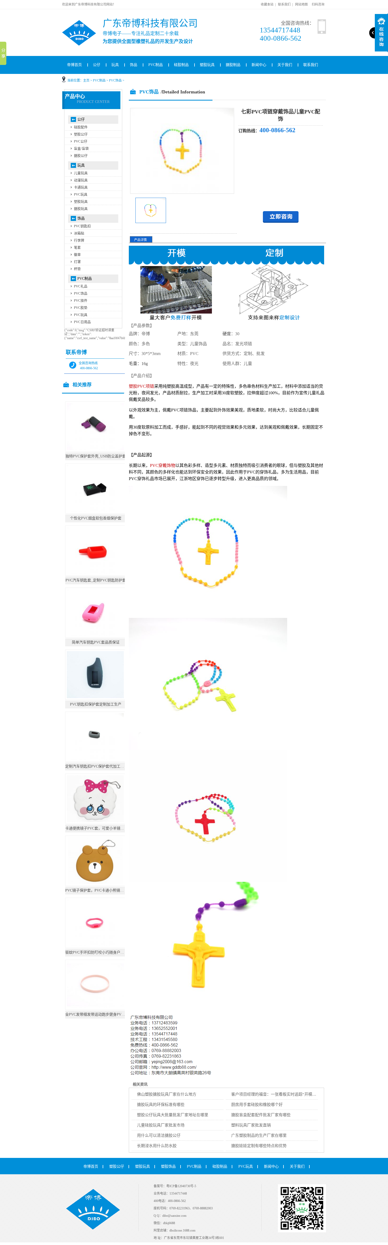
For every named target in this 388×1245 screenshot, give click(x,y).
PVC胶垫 (80, 308)
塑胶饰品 (168, 1166)
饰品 (133, 65)
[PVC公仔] (86, 22)
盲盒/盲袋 (81, 148)
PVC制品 (155, 65)
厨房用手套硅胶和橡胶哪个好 (257, 1104)
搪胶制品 (233, 65)
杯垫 (77, 269)
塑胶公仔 (81, 134)
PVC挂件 (80, 300)
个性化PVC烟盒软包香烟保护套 (95, 518)
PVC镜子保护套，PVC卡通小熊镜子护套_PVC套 (104, 890)
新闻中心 (259, 65)
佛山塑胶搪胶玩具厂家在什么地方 (166, 1094)
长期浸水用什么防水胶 (157, 1146)
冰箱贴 (79, 233)
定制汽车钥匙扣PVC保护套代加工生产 (96, 766)
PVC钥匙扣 (82, 226)
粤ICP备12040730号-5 (181, 1186)
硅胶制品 (181, 65)
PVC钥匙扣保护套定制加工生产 (95, 704)
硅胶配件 (81, 127)
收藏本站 (267, 4)
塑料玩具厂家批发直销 (251, 1125)
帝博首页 (74, 65)
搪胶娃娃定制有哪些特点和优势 (259, 1146)
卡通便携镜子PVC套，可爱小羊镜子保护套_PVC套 (106, 828)
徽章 (77, 255)
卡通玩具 (81, 187)
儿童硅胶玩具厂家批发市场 (160, 1125)
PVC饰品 (115, 80)
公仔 (96, 65)
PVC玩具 (80, 194)
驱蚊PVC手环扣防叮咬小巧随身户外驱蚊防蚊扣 (104, 952)
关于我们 (284, 65)
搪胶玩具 (81, 209)
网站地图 (301, 4)
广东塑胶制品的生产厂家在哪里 (259, 1135)
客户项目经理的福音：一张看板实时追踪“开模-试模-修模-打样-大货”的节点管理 (301, 1094)
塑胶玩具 (207, 65)
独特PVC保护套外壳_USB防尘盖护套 (95, 456)
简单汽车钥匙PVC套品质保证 (96, 642)
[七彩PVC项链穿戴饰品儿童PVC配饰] (150, 222)
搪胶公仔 (81, 156)
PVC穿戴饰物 (162, 465)
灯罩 (77, 262)
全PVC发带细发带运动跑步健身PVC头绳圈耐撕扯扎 (107, 1014)
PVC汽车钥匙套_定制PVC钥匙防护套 (95, 580)
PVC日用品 (82, 322)
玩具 (115, 65)
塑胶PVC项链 (141, 386)
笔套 (77, 247)
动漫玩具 (81, 180)
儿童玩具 (81, 173)
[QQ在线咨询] (281, 222)
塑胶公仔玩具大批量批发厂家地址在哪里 (172, 1115)
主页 (86, 80)
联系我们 (284, 4)
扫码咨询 (318, 4)
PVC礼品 (80, 286)
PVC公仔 (80, 141)
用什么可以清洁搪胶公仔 (159, 1135)
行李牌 (79, 240)
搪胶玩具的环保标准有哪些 (160, 1104)
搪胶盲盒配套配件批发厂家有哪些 (261, 1115)
